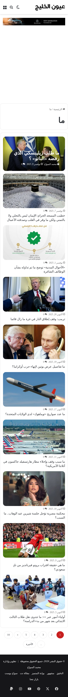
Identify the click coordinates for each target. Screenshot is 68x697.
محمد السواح (50, 164)
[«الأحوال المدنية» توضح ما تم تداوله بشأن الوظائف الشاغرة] (34, 242)
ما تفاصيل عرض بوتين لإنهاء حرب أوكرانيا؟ (38, 366)
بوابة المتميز (38, 673)
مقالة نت (24, 673)
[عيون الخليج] (50, 7)
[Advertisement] (34, 65)
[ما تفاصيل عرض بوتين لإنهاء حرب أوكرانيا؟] (34, 342)
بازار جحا (34, 679)
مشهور (50, 673)
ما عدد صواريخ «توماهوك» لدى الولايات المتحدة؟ (35, 414)
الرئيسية (58, 109)
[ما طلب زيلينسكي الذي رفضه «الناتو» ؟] (34, 154)
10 (8, 634)
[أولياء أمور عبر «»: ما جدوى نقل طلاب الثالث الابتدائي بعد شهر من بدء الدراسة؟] (34, 592)
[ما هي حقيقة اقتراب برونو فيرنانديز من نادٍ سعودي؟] (34, 540)
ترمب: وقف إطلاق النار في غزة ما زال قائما (38, 319)
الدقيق (60, 673)
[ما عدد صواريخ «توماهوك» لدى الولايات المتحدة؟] (34, 389)
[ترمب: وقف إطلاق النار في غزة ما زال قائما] (34, 294)
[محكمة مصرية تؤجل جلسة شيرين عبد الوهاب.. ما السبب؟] (34, 488)
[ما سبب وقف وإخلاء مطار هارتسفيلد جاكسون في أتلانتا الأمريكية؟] (34, 437)
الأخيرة (29, 644)
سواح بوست (11, 673)
